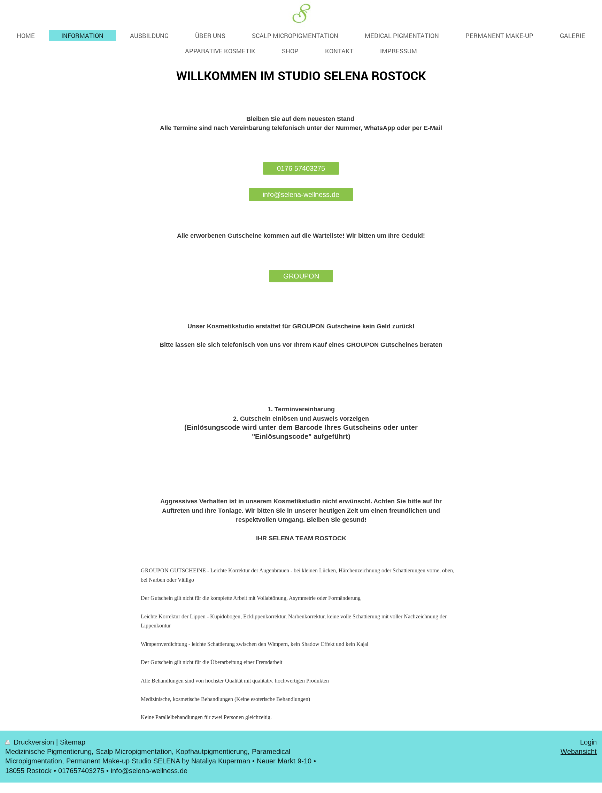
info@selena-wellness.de (301, 194)
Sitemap (72, 742)
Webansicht (579, 751)
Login (588, 742)
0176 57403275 (301, 168)
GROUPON (301, 276)
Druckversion (33, 742)
